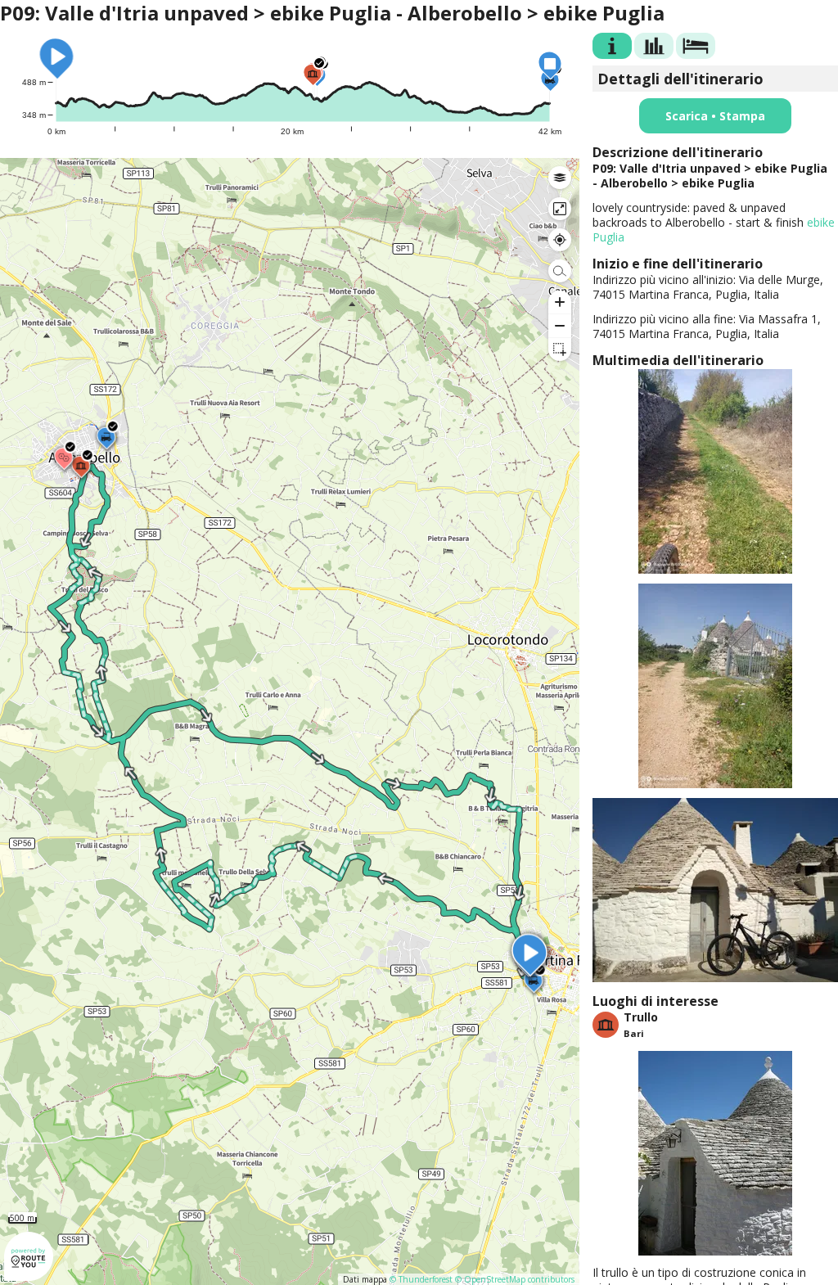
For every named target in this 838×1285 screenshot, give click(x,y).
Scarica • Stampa (715, 116)
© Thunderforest (421, 1279)
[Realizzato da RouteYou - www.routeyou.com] (28, 1273)
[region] (289, 721)
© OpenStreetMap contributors (514, 1279)
